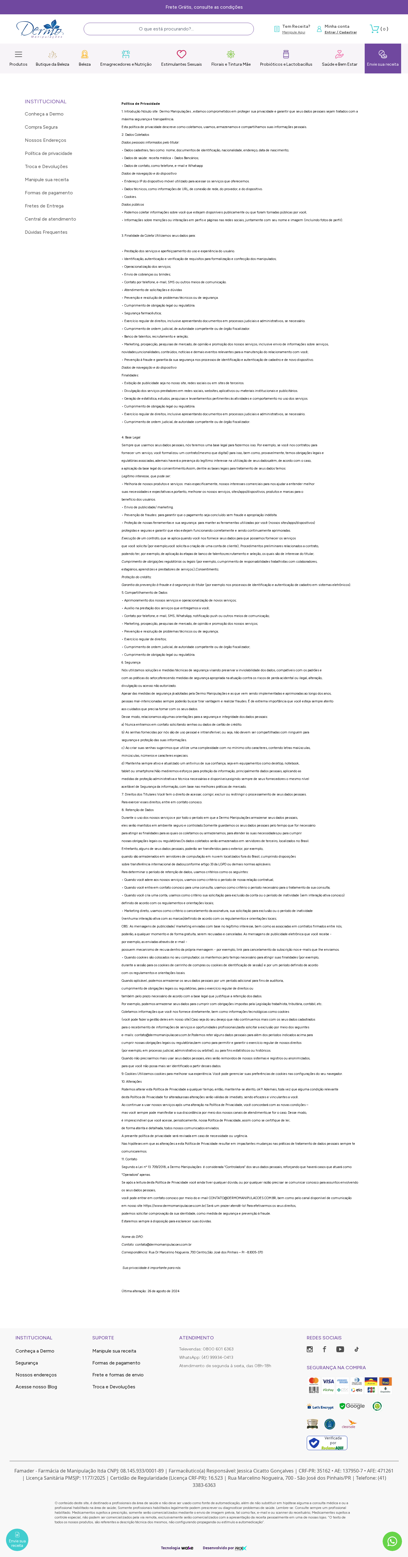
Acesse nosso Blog (36, 1387)
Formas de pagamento (49, 193)
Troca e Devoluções (46, 166)
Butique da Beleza (52, 64)
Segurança (27, 1363)
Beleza (85, 64)
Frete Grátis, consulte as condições (204, 7)
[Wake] (187, 1548)
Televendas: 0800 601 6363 (206, 1349)
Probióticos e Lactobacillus (286, 64)
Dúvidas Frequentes (46, 232)
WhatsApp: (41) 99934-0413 (206, 1357)
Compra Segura (41, 127)
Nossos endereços (36, 1375)
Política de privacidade (48, 153)
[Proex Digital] (241, 1548)
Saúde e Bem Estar (340, 64)
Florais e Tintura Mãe (231, 64)
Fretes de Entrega (44, 206)
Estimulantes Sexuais (181, 64)
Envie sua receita (383, 64)
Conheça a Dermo (44, 114)
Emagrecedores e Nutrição (126, 64)
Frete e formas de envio (118, 1375)
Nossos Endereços (45, 140)
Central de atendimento (50, 219)
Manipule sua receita (47, 179)
